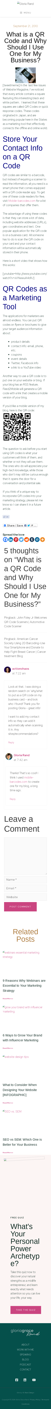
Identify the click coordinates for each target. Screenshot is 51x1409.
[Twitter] (21, 539)
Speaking (25, 1354)
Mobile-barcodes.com (21, 201)
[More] (42, 539)
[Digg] (37, 539)
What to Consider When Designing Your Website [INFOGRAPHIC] (20, 1090)
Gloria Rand (22, 755)
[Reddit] (26, 539)
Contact (25, 1369)
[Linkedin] (10, 539)
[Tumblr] (32, 539)
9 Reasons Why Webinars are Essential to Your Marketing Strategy (24, 986)
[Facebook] (5, 539)
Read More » (8, 999)
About (25, 1344)
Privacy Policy (35, 1400)
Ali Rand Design (28, 1393)
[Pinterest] (16, 539)
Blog (25, 1359)
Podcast (25, 1364)
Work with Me (25, 1349)
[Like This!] (6, 517)
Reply (11, 742)
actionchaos (20, 669)
